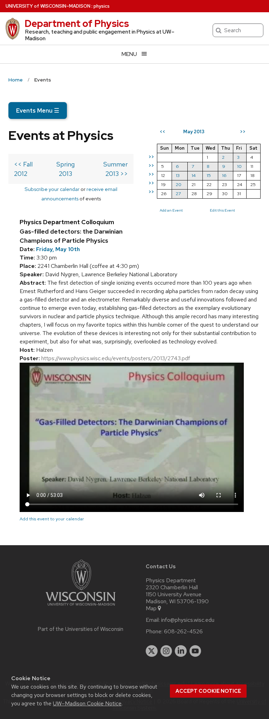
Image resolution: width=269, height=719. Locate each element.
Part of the (80, 629)
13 (178, 175)
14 (194, 175)
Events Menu (37, 110)
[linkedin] (181, 651)
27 (178, 194)
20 (178, 184)
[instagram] (166, 651)
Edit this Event (222, 210)
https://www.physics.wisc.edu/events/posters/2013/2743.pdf (115, 358)
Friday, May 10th (58, 249)
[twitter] (152, 651)
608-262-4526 (183, 631)
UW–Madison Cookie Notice (87, 703)
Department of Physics (77, 23)
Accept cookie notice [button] (208, 691)
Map (151, 608)
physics (102, 6)
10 (239, 166)
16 (224, 175)
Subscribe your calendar (52, 189)
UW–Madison (48, 6)
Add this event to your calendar (52, 519)
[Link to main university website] (81, 607)
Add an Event (171, 210)
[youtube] (195, 651)
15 (209, 175)
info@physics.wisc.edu (187, 620)
